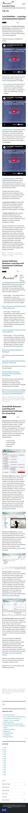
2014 (4, 769)
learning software (6, 401)
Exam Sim (4, 793)
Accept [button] (4, 810)
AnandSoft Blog (8, 6)
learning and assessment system (16, 254)
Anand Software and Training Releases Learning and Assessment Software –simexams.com (13, 391)
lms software (10, 255)
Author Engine (6, 508)
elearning (8, 398)
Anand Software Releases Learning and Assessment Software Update (13, 264)
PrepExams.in (7, 731)
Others (18, 396)
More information (16, 807)
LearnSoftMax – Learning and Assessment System (14, 17)
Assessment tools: (8, 129)
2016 (4, 765)
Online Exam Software (9, 729)
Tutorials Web (7, 735)
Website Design (6, 784)
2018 (4, 762)
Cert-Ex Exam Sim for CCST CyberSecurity (14, 716)
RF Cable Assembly (8, 733)
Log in (3, 704)
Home (3, 780)
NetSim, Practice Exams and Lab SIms (13, 724)
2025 (4, 749)
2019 (4, 760)
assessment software (6, 690)
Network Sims (6, 800)
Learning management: (9, 178)
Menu (23, 3)
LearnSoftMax (5, 790)
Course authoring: (8, 84)
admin (5, 252)
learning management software (18, 399)
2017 (4, 763)
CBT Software (5, 787)
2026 (4, 747)
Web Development (8, 736)
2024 (4, 751)
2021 (4, 756)
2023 (4, 753)
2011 (4, 774)
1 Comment (8, 693)
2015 (4, 767)
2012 (4, 773)
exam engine (10, 595)
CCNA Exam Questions (9, 715)
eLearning (17, 252)
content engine (21, 690)
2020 (4, 758)
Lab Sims (4, 796)
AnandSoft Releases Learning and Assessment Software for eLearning (12, 409)
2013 (4, 771)
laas (8, 254)
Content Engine (21, 548)
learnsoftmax (5, 255)
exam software (14, 398)
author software (14, 690)
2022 (4, 754)
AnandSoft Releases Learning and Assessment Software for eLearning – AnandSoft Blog (12, 373)
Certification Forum (8, 722)
